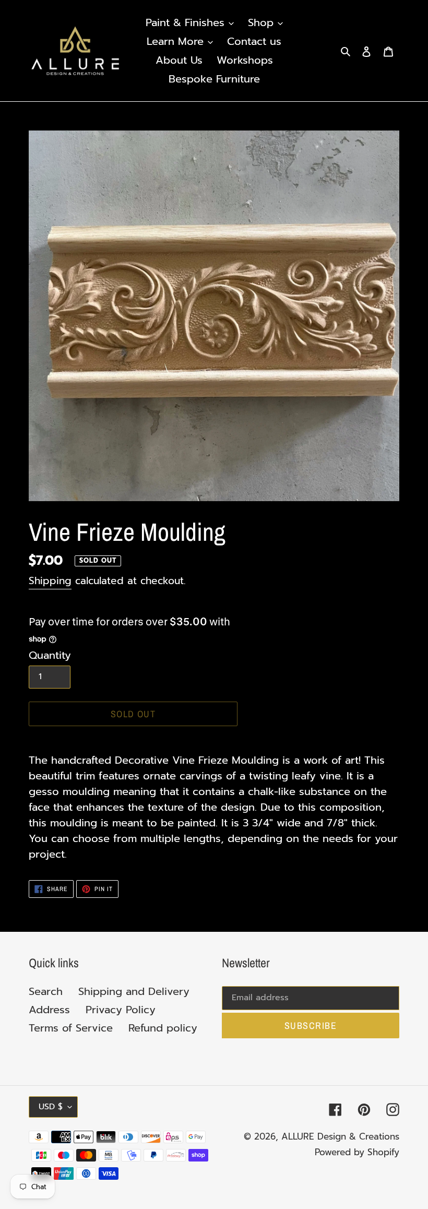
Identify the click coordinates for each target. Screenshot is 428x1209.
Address (49, 1009)
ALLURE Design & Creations (340, 1136)
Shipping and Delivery (133, 991)
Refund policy (162, 1028)
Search (46, 991)
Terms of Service (71, 1028)
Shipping (50, 580)
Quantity (50, 655)
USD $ (51, 1106)
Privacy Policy (121, 1009)
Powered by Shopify (357, 1152)
